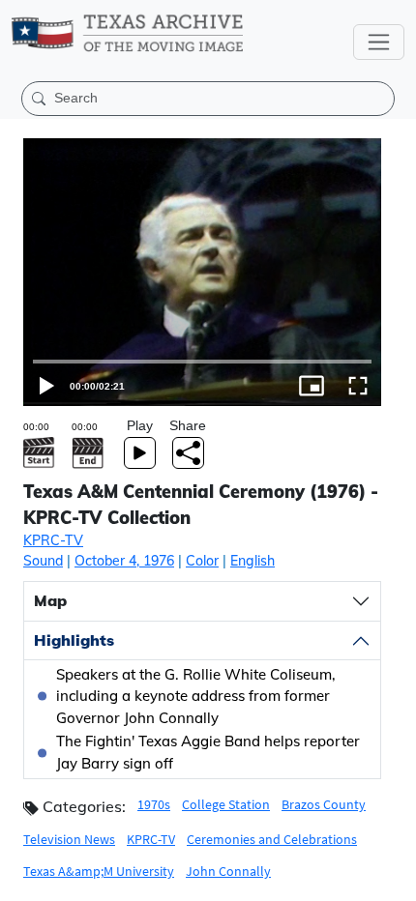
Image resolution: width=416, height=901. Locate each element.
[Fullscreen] (393, 877)
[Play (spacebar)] (23, 877)
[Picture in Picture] (346, 877)
